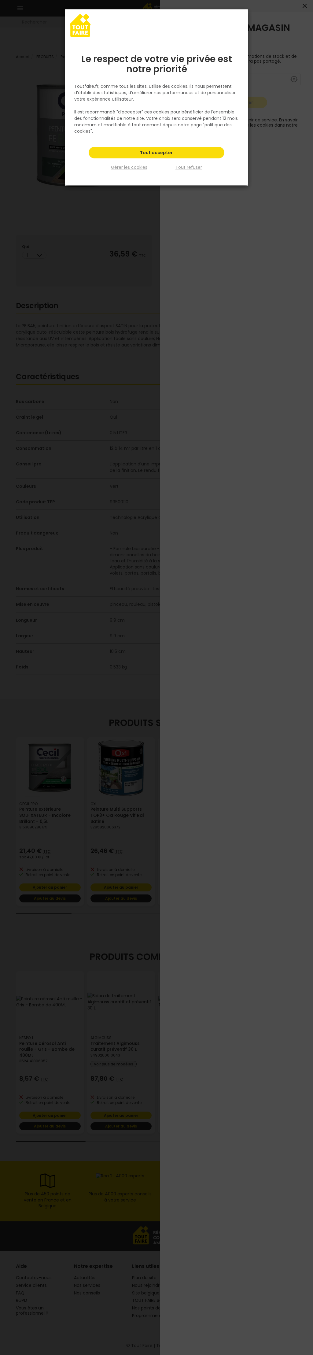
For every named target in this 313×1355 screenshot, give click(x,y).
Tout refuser (188, 167)
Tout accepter (156, 153)
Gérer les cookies (129, 167)
